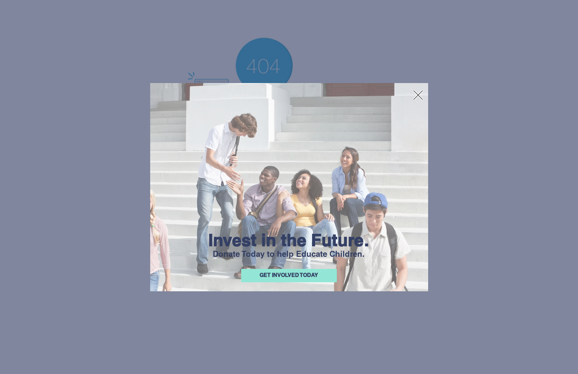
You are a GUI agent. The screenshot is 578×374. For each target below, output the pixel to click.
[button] (418, 95)
